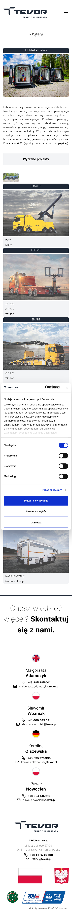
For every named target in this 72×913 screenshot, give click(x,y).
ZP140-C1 (10, 314)
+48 (39, 682)
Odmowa (36, 522)
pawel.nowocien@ (39, 800)
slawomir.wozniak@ (39, 724)
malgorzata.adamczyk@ (39, 686)
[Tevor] (25, 12)
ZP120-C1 (10, 309)
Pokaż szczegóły (52, 489)
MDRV (8, 245)
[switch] (63, 455)
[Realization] (11, 178)
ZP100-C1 (10, 303)
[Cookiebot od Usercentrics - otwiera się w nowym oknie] (45, 387)
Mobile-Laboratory (14, 576)
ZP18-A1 (9, 373)
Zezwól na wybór (36, 511)
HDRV (8, 239)
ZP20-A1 (9, 378)
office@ (41, 859)
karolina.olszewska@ (39, 762)
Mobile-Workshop (14, 581)
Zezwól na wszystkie (36, 500)
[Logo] (36, 34)
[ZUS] (36, 876)
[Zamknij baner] (67, 387)
